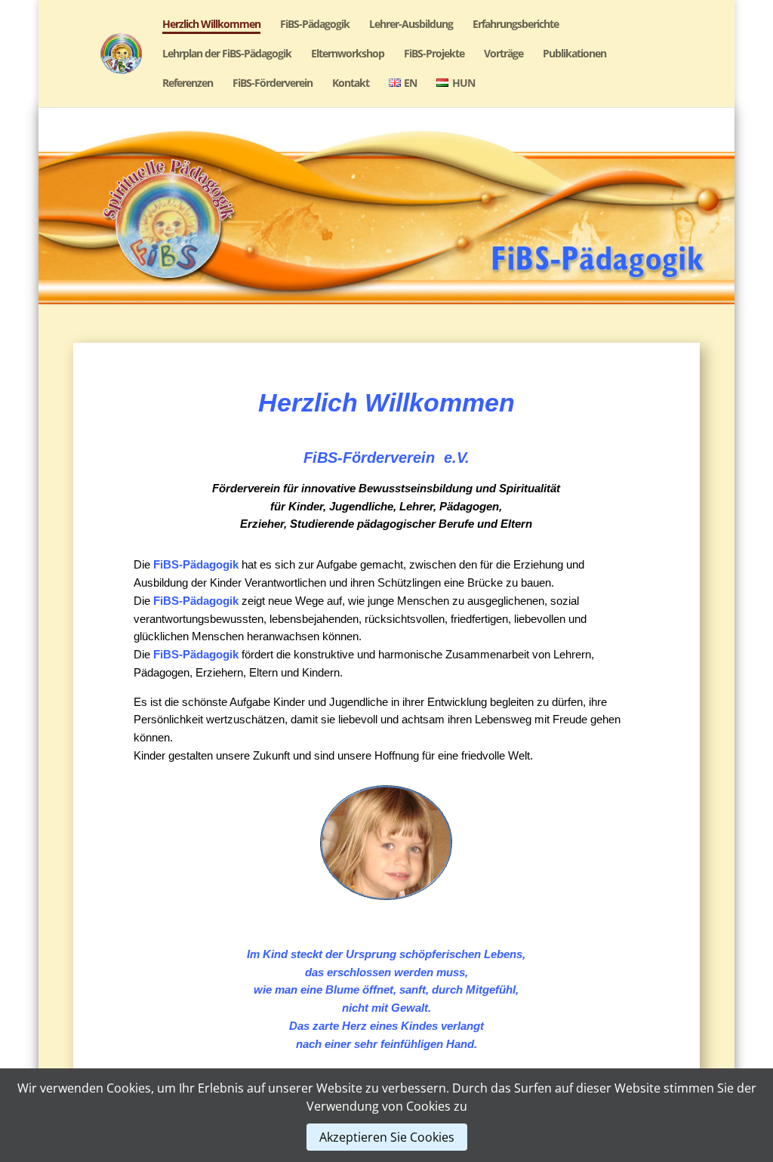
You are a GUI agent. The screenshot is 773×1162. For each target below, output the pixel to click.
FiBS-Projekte (434, 54)
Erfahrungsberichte (516, 25)
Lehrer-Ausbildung (411, 25)
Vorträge (503, 54)
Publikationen (574, 54)
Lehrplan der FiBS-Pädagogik (226, 54)
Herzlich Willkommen (211, 25)
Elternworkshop (347, 54)
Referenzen (187, 84)
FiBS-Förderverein (273, 84)
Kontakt (350, 84)
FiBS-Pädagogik (315, 25)
